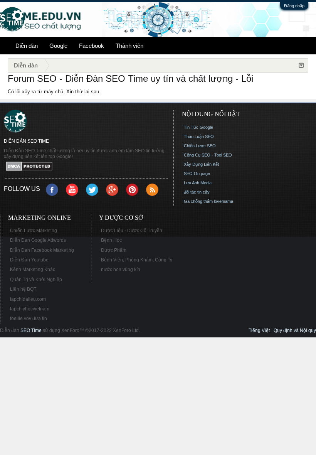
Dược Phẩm (113, 250)
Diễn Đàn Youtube (29, 260)
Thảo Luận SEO (199, 136)
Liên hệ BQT (23, 289)
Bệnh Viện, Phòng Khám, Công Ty (136, 260)
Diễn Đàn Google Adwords (38, 240)
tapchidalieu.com (28, 299)
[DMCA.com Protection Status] (86, 167)
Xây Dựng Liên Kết (201, 164)
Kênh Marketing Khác (32, 269)
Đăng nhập (294, 5)
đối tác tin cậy (197, 192)
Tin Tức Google (198, 127)
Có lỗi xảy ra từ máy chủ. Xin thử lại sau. (54, 91)
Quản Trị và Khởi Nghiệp (36, 279)
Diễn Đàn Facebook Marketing (42, 250)
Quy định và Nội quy (295, 330)
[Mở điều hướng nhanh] (301, 65)
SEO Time (31, 330)
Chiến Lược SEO (200, 145)
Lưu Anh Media (198, 182)
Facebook (91, 45)
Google (58, 45)
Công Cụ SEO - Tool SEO (208, 155)
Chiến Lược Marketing (33, 230)
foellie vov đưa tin (28, 318)
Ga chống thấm (198, 201)
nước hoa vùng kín (120, 269)
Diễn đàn (26, 45)
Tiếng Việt (259, 330)
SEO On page (197, 173)
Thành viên (129, 45)
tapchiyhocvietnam (29, 309)
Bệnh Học (111, 240)
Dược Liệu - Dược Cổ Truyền (131, 230)
